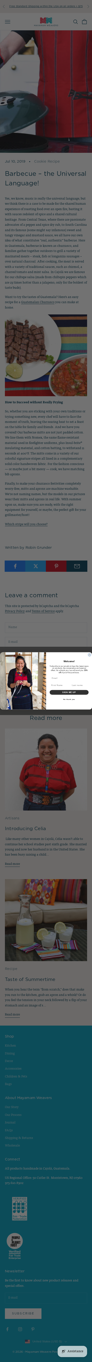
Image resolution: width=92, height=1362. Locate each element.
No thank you (69, 699)
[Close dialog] (89, 655)
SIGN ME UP (69, 692)
